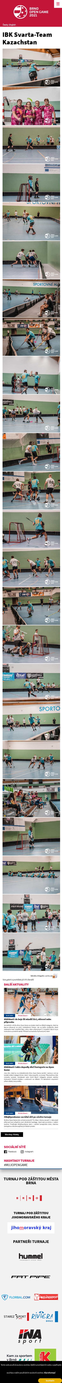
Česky (5, 25)
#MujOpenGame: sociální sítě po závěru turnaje (27, 1116)
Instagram (29, 1152)
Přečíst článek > (23, 1015)
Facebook (12, 1152)
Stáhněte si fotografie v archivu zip (41, 976)
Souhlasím (50, 1380)
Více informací (49, 1373)
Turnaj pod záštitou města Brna (31, 1180)
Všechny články (12, 1134)
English (12, 25)
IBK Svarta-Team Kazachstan (27, 38)
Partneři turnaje (31, 1241)
